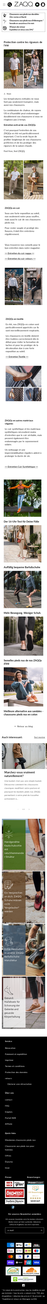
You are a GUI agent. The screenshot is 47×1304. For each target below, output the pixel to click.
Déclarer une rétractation (20, 1084)
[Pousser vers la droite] (29, 809)
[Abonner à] (41, 1230)
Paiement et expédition (16, 1054)
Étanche (9, 1162)
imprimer (9, 1060)
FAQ (7, 1106)
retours (8, 1078)
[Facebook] (23, 1286)
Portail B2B (10, 1118)
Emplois (8, 1112)
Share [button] (9, 94)
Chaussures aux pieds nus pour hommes (19, 1148)
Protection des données (16, 1072)
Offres (8, 1155)
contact (8, 1099)
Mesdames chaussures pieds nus (20, 1140)
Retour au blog (25, 726)
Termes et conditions (15, 1066)
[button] (10, 4)
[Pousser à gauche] (18, 809)
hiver (7, 1168)
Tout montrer (39, 737)
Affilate (8, 1124)
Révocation (10, 1048)
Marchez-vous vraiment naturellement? (19, 774)
